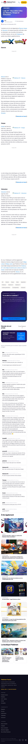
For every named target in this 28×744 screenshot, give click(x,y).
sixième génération (6, 287)
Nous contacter (4, 727)
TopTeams (3, 715)
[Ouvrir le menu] (2, 2)
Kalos (17, 282)
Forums (2, 711)
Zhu (3, 352)
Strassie (3, 113)
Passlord (3, 709)
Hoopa (25, 28)
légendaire (23, 282)
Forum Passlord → (22, 327)
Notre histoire (4, 723)
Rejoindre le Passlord (14, 318)
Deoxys (18, 271)
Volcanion (5, 30)
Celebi (2, 269)
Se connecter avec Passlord (21, 336)
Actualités (3, 703)
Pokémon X (10, 284)
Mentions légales (5, 729)
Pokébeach (20, 34)
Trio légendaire (15, 287)
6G (2, 282)
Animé (2, 701)
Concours (3, 717)
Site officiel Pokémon (6, 732)
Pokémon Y (17, 284)
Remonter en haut (21, 116)
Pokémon (4, 284)
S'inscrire (24, 2)
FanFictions (3, 713)
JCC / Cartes (4, 699)
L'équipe (3, 725)
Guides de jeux (4, 694)
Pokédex (3, 696)
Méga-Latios (9, 264)
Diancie (21, 28)
